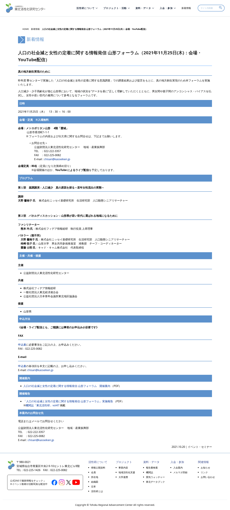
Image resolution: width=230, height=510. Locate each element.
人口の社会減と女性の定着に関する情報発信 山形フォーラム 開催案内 (66, 386)
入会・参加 (166, 8)
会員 (93, 472)
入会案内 (178, 467)
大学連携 (123, 477)
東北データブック (155, 481)
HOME (25, 29)
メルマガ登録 (180, 472)
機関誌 (149, 472)
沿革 (93, 486)
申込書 (22, 344)
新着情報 (186, 8)
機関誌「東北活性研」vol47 (42, 405)
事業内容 (123, 467)
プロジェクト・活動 (115, 8)
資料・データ (143, 8)
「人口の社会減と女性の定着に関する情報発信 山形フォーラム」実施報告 (68, 401)
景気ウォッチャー (155, 477)
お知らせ (205, 467)
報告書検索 (152, 467)
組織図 (94, 481)
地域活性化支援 (127, 472)
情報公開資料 (98, 467)
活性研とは (97, 491)
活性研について (85, 8)
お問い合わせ (208, 477)
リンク (204, 472)
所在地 (94, 477)
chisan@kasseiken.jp (57, 159)
